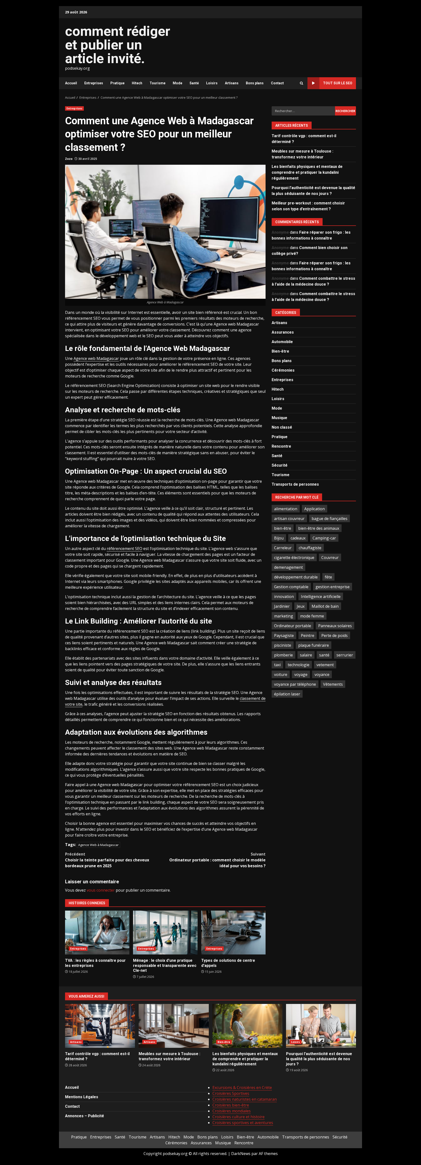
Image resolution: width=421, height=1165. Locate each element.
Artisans (232, 83)
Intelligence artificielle (321, 596)
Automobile (282, 341)
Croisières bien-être (230, 1105)
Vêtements (333, 684)
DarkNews (240, 1153)
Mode (177, 83)
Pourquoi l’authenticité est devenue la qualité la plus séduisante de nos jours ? (321, 1026)
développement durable (296, 576)
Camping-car (324, 537)
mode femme (312, 615)
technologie (298, 664)
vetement (325, 664)
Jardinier (282, 606)
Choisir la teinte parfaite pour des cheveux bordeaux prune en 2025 (107, 859)
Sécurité (279, 465)
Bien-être (280, 351)
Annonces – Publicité (84, 1116)
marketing (283, 615)
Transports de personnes (295, 484)
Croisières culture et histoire (238, 1116)
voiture (280, 674)
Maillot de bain (325, 606)
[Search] (301, 83)
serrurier (344, 654)
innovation (284, 596)
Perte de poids (334, 635)
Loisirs (212, 83)
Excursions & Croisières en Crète (242, 1087)
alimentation (285, 508)
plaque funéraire (313, 645)
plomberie (283, 654)
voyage (300, 674)
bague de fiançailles (329, 518)
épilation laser (287, 693)
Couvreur (330, 557)
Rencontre (281, 446)
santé (324, 654)
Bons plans (255, 83)
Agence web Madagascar (96, 358)
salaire (306, 654)
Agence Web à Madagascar (98, 845)
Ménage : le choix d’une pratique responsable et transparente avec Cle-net (165, 932)
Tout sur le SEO (337, 83)
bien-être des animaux (318, 528)
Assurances (283, 332)
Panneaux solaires (335, 625)
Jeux (301, 606)
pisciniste (282, 645)
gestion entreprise (333, 586)
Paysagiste (284, 635)
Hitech (137, 83)
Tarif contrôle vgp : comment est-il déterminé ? (100, 1026)
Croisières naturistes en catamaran (244, 1099)
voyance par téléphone (295, 684)
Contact (277, 83)
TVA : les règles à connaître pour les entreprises (97, 932)
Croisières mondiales (231, 1111)
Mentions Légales (81, 1097)
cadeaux (298, 537)
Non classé (282, 427)
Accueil (71, 83)
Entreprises (93, 83)
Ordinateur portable (292, 625)
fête (328, 576)
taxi (277, 664)
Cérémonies (283, 370)
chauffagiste (310, 547)
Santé (194, 83)
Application (314, 508)
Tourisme (157, 83)
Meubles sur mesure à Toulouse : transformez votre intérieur (174, 1026)
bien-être (282, 528)
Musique (279, 417)
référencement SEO (124, 548)
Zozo (69, 159)
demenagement (288, 567)
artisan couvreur (289, 518)
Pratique (117, 83)
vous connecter (101, 890)
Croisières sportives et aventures (242, 1122)
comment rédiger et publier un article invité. (117, 45)
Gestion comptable (291, 586)
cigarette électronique (294, 557)
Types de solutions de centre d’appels (233, 932)
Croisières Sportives (230, 1093)
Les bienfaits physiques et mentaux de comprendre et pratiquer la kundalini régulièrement (307, 172)
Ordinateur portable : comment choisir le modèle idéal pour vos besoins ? (217, 859)
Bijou (279, 537)
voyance (322, 674)
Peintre (307, 635)
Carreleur (283, 547)
